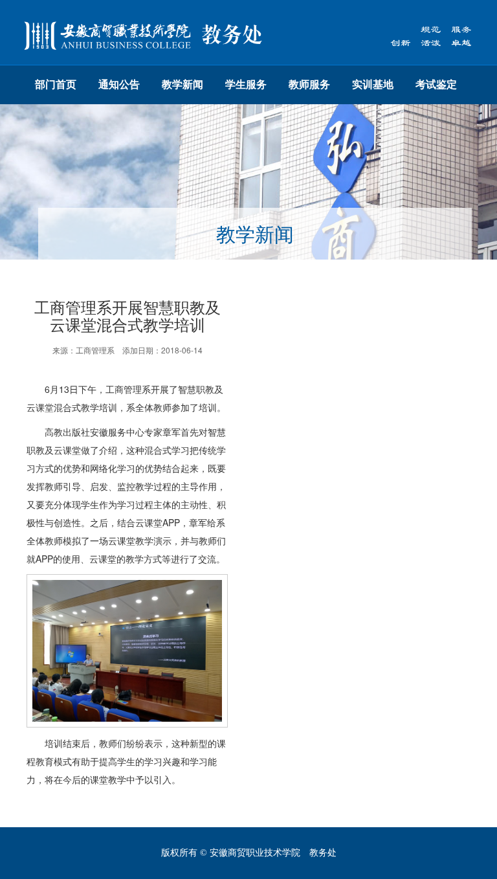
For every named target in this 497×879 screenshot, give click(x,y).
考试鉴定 (436, 84)
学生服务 (246, 84)
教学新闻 (182, 84)
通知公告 (119, 84)
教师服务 (309, 84)
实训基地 (372, 84)
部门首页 (55, 84)
